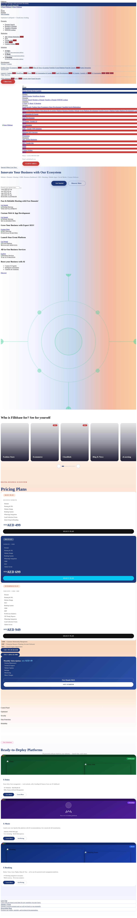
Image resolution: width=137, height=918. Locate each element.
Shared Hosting (27, 96)
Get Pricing (21, 838)
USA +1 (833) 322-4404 (11, 654)
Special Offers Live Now (9, 167)
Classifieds (27, 68)
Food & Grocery (72, 68)
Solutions (4, 47)
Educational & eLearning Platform (51, 111)
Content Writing (12, 44)
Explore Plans (5, 229)
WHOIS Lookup (10, 30)
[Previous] (59, 466)
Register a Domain (11, 26)
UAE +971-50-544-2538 (11, 650)
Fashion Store (5, 68)
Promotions (26, 136)
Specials (3, 5)
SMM (9, 42)
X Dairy (25, 103)
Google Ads (11, 40)
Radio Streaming (85, 68)
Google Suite (27, 78)
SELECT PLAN (68, 531)
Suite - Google (27, 129)
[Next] (78, 466)
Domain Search (10, 24)
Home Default (26, 91)
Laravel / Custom (8, 73)
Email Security (36, 78)
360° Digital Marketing (14, 37)
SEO (6, 38)
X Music (30, 103)
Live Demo (9, 794)
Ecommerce (16, 68)
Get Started (59, 183)
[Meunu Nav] (1, 9)
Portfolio (52, 68)
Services (25, 105)
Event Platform (60, 68)
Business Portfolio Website (70, 111)
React (31, 73)
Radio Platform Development (124, 111)
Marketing (4, 33)
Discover (4, 273)
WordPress (21, 73)
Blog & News (37, 68)
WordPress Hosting (39, 96)
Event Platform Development (89, 111)
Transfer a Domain (11, 28)
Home (3, 11)
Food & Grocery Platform (107, 111)
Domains (4, 21)
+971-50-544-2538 (12, 5)
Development (5, 62)
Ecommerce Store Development (51, 107)
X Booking (37, 103)
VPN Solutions (8, 78)
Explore (3, 254)
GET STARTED (68, 684)
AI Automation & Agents (46, 73)
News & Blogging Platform (31, 111)
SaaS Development (64, 73)
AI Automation (98, 73)
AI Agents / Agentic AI (82, 73)
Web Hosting (5, 14)
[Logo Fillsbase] (11, 7)
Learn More (20, 794)
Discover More (76, 183)
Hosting (3, 12)
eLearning (46, 68)
